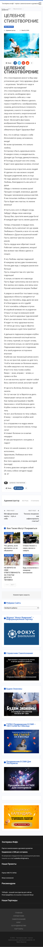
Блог (19, 922)
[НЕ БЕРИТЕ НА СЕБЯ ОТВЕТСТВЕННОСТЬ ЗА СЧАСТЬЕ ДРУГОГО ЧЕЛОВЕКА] (12, 559)
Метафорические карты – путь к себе (11, 516)
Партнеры (18, 929)
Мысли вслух (9, 26)
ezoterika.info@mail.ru (21, 858)
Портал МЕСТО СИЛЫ (9, 873)
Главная (18, 913)
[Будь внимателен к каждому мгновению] (31, 559)
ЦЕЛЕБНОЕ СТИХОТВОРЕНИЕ (17, 482)
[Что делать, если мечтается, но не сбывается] (12, 537)
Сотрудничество (18, 926)
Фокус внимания (8, 878)
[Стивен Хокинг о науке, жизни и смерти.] (31, 537)
